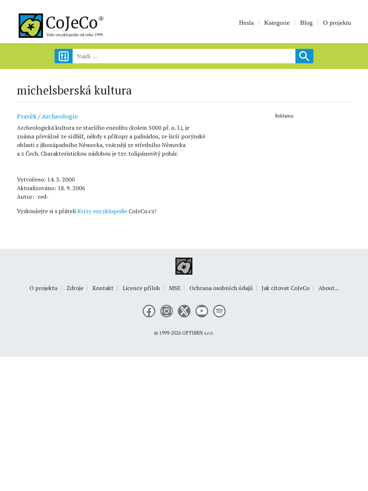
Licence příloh (141, 288)
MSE (174, 288)
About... (328, 288)
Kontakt (103, 288)
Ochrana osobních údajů (221, 288)
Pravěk (27, 116)
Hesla (246, 23)
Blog (306, 23)
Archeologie (60, 116)
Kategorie (277, 23)
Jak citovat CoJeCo (285, 288)
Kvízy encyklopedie (102, 211)
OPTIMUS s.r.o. (198, 333)
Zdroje (74, 288)
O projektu (337, 23)
